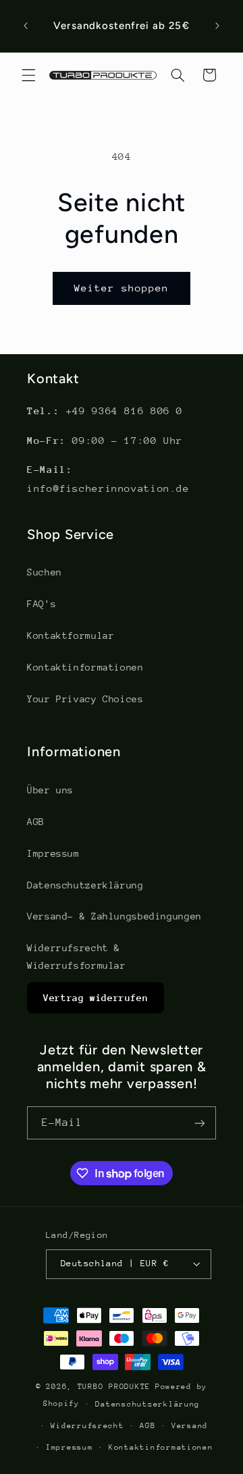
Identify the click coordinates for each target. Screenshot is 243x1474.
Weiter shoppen (121, 287)
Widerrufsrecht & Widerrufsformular (76, 956)
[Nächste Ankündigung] (217, 26)
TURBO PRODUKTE (114, 1386)
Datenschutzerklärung (85, 885)
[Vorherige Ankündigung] (25, 26)
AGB (36, 821)
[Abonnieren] (199, 1122)
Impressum (53, 853)
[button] (28, 74)
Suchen (44, 572)
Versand (189, 1425)
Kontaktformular (70, 635)
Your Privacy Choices (85, 698)
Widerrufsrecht (87, 1425)
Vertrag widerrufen (95, 997)
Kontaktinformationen (85, 667)
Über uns (50, 790)
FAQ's (41, 603)
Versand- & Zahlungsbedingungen (114, 916)
